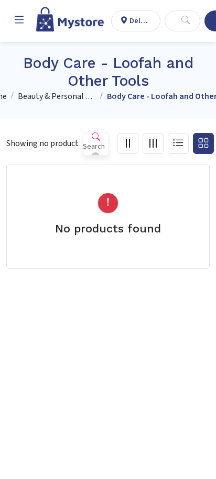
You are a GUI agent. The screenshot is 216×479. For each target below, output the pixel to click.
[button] (19, 21)
